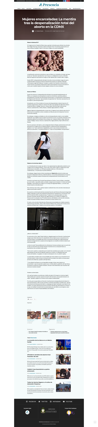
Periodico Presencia (32, 344)
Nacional (28, 8)
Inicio (19, 8)
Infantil (52, 8)
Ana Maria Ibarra (32, 358)
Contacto (47, 0)
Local (23, 8)
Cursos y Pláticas (42, 0)
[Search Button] (80, 1)
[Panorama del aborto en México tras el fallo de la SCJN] (63, 315)
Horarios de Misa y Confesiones (32, 0)
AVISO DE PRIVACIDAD (21, 0)
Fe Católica (45, 8)
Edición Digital (77, 8)
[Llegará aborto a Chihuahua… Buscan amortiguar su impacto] (49, 315)
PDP (70, 8)
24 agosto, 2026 (39, 344)
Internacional (37, 8)
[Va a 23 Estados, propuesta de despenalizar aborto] (34, 315)
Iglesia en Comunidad (61, 8)
